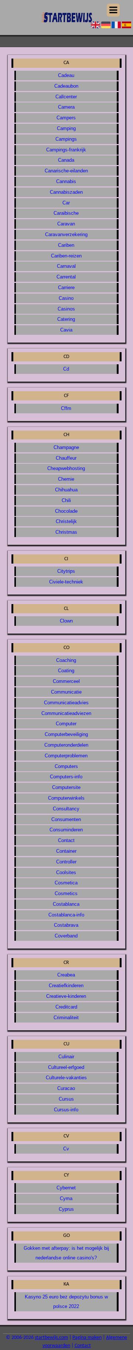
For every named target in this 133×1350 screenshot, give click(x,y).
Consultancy (66, 808)
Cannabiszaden (66, 192)
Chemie (66, 479)
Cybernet (66, 1188)
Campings (66, 139)
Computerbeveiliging (66, 734)
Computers (66, 766)
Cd (66, 369)
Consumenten (66, 819)
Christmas (66, 532)
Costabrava (66, 925)
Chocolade (66, 511)
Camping (66, 128)
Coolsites (66, 872)
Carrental (66, 277)
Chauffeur (66, 458)
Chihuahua (66, 489)
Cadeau (66, 75)
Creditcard (66, 1007)
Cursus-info (66, 1109)
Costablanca (66, 904)
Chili (66, 500)
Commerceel (66, 681)
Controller (66, 862)
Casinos (66, 309)
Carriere (66, 287)
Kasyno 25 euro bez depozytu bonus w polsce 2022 (66, 1301)
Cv (66, 1148)
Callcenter (66, 96)
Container (66, 851)
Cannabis (66, 181)
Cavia (66, 330)
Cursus (66, 1099)
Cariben (66, 245)
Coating (66, 670)
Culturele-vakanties (66, 1077)
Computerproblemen (66, 755)
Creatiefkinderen (66, 985)
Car (66, 203)
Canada (66, 160)
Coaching (66, 660)
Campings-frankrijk (66, 149)
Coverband (66, 936)
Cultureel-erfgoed (66, 1067)
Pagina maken (87, 1337)
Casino (66, 298)
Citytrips (66, 571)
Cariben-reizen (66, 256)
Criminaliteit (66, 1017)
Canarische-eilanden (66, 170)
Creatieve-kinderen (66, 996)
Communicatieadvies (66, 702)
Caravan (66, 224)
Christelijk (66, 521)
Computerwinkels (66, 798)
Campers (66, 117)
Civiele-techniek (66, 582)
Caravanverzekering (66, 234)
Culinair (66, 1056)
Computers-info (66, 776)
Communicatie (66, 692)
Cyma (66, 1198)
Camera (66, 107)
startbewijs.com (51, 1337)
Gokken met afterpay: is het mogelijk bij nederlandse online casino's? (66, 1252)
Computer (66, 723)
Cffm (66, 408)
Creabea (66, 975)
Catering (66, 319)
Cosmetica (66, 883)
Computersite (66, 787)
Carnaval (66, 266)
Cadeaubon (66, 86)
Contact (66, 840)
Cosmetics (66, 893)
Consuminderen (66, 829)
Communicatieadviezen (66, 713)
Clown (66, 621)
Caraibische (66, 213)
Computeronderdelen (66, 745)
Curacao (66, 1088)
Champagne (66, 447)
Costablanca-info (66, 915)
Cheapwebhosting (66, 468)
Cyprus (66, 1209)
